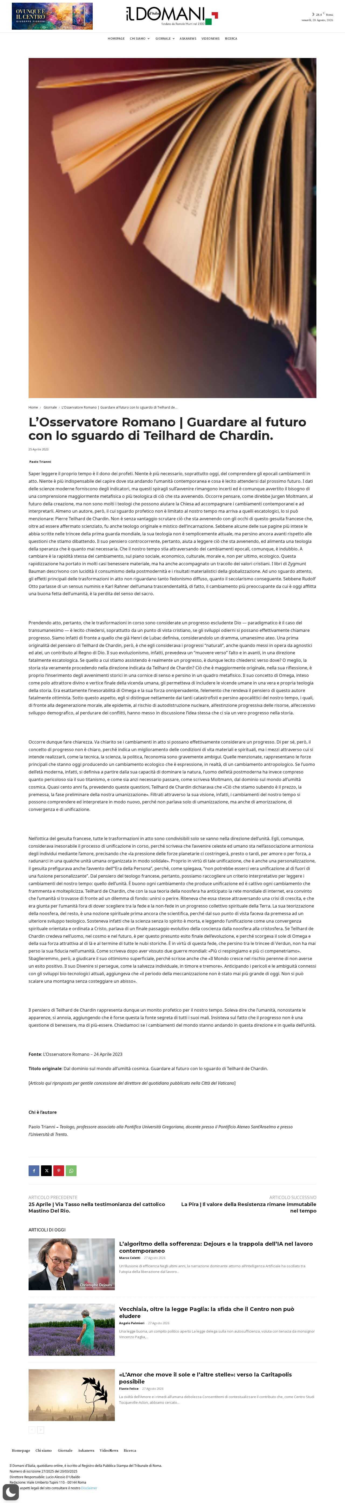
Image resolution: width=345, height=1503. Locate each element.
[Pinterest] (58, 1170)
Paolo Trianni (40, 462)
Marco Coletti (129, 1258)
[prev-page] (32, 1429)
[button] (11, 1492)
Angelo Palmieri (131, 1323)
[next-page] (40, 1429)
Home (33, 407)
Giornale (50, 407)
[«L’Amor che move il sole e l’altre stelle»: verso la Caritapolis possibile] (72, 1395)
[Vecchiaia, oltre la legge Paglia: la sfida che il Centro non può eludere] (72, 1329)
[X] (46, 1170)
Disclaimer (89, 1488)
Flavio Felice (129, 1388)
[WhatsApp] (71, 1170)
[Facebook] (34, 1170)
